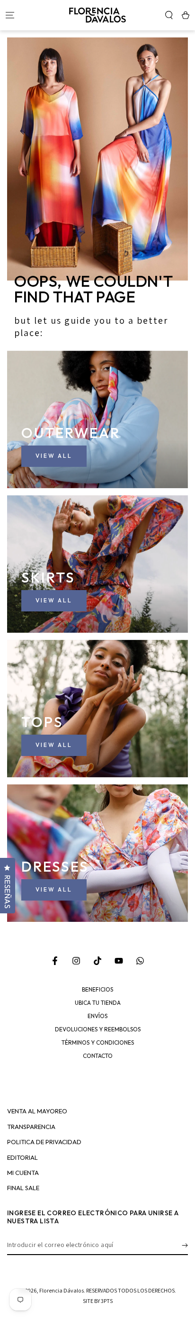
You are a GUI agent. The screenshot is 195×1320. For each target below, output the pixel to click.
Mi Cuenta (23, 1173)
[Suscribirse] (185, 1245)
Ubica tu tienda (98, 1003)
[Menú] (9, 15)
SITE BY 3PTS (98, 1300)
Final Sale (23, 1188)
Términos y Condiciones (98, 1043)
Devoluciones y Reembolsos (98, 1029)
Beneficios (97, 989)
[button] (168, 15)
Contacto (98, 1056)
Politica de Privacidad (44, 1142)
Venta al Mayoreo (37, 1111)
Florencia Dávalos (61, 1290)
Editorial (22, 1158)
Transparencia (31, 1127)
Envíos (97, 1016)
